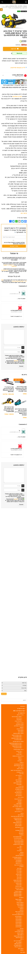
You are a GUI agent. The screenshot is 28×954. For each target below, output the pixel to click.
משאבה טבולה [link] (20, 902)
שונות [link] (21, 950)
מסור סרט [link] (19, 877)
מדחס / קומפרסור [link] (19, 830)
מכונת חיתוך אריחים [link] (18, 839)
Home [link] (25, 6)
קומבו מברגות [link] (18, 825)
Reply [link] (23, 290)
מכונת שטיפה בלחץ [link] (19, 842)
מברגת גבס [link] (18, 821)
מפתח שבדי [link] (18, 803)
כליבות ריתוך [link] (18, 795)
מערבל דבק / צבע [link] (19, 888)
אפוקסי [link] (21, 727)
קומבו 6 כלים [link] (18, 922)
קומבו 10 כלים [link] (18, 916)
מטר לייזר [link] (19, 847)
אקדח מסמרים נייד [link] (17, 736)
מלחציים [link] (21, 854)
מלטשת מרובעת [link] (17, 858)
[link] (1, 9)
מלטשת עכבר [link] (18, 861)
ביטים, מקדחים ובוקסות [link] (18, 756)
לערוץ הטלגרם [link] (17, 96)
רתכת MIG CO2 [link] (18, 943)
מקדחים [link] (19, 760)
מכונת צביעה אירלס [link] (18, 841)
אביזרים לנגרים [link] (19, 724)
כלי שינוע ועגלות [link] (19, 787)
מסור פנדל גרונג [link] (17, 881)
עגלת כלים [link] (19, 719)
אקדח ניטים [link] (20, 730)
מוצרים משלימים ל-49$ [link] (18, 710)
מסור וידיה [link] (19, 871)
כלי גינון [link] (21, 773)
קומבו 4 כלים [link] (18, 919)
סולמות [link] (21, 910)
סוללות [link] (21, 908)
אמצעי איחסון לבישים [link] (16, 716)
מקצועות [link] (21, 897)
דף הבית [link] (22, 706)
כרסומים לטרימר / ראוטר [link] (16, 770)
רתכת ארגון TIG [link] (17, 946)
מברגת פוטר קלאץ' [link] (17, 822)
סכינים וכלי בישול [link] (19, 911)
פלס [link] (20, 849)
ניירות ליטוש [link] (18, 863)
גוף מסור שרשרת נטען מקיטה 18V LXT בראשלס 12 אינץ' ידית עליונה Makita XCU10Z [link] (21, 412)
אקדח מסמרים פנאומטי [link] (16, 738)
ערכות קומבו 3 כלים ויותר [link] (17, 914)
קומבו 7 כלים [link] (18, 923)
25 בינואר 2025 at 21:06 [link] (15, 293)
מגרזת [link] (21, 828)
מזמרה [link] (19, 778)
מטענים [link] (21, 834)
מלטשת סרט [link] (18, 860)
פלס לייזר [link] (19, 850)
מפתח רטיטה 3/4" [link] (17, 894)
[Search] (2, 2)
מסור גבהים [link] (18, 781)
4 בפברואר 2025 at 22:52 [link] (16, 312)
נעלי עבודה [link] (18, 754)
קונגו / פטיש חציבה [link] (19, 931)
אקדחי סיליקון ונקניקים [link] (18, 741)
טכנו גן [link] (19, 11)
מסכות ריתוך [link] (18, 942)
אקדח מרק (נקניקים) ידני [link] (16, 744)
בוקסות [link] (19, 757)
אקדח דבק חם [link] (20, 728)
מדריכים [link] (21, 831)
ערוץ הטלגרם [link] (4, 270)
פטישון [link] (21, 928)
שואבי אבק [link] (20, 948)
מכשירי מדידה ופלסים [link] (18, 844)
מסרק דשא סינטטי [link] (17, 782)
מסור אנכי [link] (19, 868)
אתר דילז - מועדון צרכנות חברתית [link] (14, 280)
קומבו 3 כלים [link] (18, 917)
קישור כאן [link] (24, 213)
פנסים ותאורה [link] (20, 930)
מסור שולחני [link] (18, 883)
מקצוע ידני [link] (19, 900)
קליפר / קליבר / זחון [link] (17, 806)
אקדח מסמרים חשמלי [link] (16, 735)
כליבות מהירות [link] (18, 792)
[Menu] (26, 2)
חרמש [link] (20, 776)
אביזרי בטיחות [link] (20, 722)
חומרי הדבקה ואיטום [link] (18, 765)
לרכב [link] (22, 813)
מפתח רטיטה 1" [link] (17, 891)
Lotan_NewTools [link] (17, 75)
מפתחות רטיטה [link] (19, 889)
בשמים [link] (21, 762)
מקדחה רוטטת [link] (18, 824)
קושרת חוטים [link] (20, 933)
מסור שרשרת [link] (13, 6)
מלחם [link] (21, 852)
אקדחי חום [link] (20, 731)
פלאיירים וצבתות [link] (17, 805)
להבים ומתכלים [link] (19, 809)
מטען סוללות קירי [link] (17, 838)
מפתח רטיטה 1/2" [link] (17, 892)
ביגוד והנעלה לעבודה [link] (18, 749)
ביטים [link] (20, 759)
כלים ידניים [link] (20, 797)
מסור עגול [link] (19, 878)
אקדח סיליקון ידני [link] (17, 747)
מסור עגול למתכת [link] (17, 880)
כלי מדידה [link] (21, 786)
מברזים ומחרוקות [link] (19, 827)
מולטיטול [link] (21, 833)
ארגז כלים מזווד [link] (17, 799)
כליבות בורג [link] (18, 791)
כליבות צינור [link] (18, 794)
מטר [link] (20, 846)
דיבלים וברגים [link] (18, 811)
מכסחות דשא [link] (18, 779)
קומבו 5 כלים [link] (18, 920)
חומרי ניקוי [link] (20, 767)
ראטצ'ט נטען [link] (20, 934)
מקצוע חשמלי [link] (18, 899)
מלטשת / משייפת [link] (19, 855)
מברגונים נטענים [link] (17, 818)
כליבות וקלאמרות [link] (19, 789)
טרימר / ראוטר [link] (20, 768)
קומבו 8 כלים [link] (18, 925)
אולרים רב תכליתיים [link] (18, 725)
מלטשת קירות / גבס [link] (18, 865)
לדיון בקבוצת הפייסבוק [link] (18, 67)
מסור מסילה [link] (18, 874)
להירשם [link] (16, 360)
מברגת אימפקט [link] (18, 819)
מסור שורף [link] (18, 884)
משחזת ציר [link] (20, 907)
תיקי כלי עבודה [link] (18, 721)
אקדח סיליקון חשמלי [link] (16, 746)
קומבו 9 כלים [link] (18, 926)
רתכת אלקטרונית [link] (17, 945)
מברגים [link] (19, 800)
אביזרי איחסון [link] (20, 714)
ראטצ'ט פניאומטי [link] (19, 937)
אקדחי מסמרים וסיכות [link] (18, 733)
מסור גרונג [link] (19, 869)
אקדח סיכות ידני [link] (17, 739)
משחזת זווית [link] (20, 905)
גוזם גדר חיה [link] (18, 775)
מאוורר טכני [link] (20, 814)
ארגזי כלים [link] (19, 718)
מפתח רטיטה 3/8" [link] (17, 895)
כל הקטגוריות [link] (21, 713)
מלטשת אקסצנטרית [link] (17, 857)
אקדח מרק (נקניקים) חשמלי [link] (15, 743)
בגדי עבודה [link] (18, 751)
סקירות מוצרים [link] (20, 708)
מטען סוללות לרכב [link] (17, 836)
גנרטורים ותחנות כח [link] (18, 764)
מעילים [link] (19, 752)
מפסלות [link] (19, 802)
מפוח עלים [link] (19, 784)
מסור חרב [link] (19, 872)
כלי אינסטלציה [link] (20, 772)
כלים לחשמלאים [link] (19, 808)
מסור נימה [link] (19, 875)
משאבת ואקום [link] (20, 904)
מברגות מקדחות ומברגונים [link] (17, 816)
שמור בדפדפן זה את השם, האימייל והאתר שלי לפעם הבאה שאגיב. (14, 356)
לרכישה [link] (14, 49)
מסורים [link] (20, 6)
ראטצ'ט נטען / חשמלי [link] (18, 936)
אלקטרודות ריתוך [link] (17, 940)
